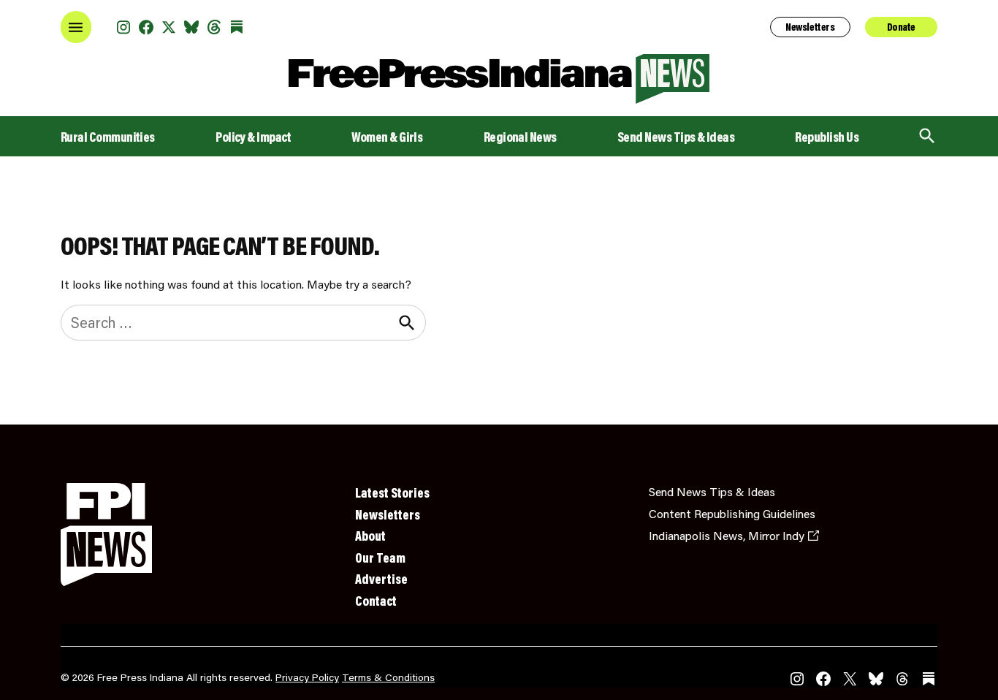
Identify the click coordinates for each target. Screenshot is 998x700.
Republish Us (826, 136)
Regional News (520, 136)
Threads (214, 27)
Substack (236, 27)
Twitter (169, 27)
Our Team (380, 557)
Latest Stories (392, 492)
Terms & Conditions (388, 677)
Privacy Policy (307, 677)
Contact (376, 600)
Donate (901, 27)
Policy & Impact (253, 136)
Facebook (146, 27)
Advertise (381, 578)
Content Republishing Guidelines (732, 513)
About (370, 535)
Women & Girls (386, 136)
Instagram (123, 27)
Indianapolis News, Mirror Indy (726, 535)
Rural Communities (108, 136)
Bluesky (191, 27)
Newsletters (809, 27)
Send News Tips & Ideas (675, 136)
